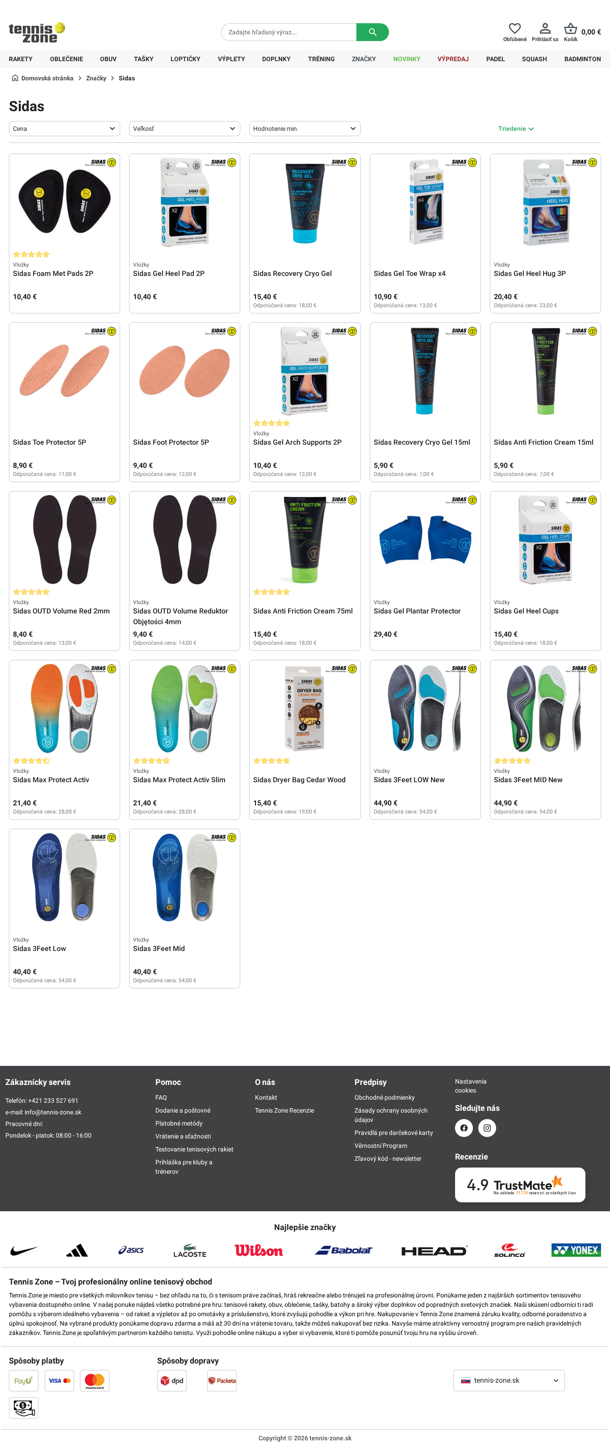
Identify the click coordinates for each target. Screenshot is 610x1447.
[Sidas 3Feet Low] (64, 877)
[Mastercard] (94, 1380)
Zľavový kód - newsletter (388, 1158)
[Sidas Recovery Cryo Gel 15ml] (425, 371)
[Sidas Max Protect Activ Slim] (184, 708)
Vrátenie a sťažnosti (183, 1136)
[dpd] (172, 1380)
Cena (20, 128)
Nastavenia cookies (464, 1086)
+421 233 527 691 (70, 7)
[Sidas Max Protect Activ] (64, 708)
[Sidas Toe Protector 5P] (64, 371)
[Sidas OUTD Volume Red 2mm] (64, 539)
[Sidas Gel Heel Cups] (545, 539)
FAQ (161, 1097)
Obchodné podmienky (385, 1097)
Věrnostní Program (381, 1145)
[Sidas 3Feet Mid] (184, 877)
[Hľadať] (372, 32)
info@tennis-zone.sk (53, 1112)
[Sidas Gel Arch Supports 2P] (305, 371)
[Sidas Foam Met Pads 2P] (64, 202)
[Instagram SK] (487, 1128)
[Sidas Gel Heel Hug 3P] (545, 202)
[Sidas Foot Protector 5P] (184, 371)
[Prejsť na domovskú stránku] (37, 32)
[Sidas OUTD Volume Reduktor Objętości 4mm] (184, 539)
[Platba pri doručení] (23, 1407)
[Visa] (59, 1380)
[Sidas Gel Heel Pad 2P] (184, 202)
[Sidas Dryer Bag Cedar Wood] (305, 708)
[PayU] (23, 1380)
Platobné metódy (179, 1123)
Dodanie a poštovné (182, 1110)
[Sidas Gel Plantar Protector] (425, 539)
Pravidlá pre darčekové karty (394, 1132)
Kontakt (266, 1097)
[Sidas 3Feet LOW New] (425, 708)
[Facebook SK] (464, 1128)
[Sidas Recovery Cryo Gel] (305, 202)
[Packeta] (222, 1380)
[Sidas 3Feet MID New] (545, 708)
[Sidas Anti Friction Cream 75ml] (305, 539)
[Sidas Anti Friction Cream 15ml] (545, 371)
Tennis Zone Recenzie (284, 1110)
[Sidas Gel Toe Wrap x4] (425, 202)
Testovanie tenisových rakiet (194, 1149)
